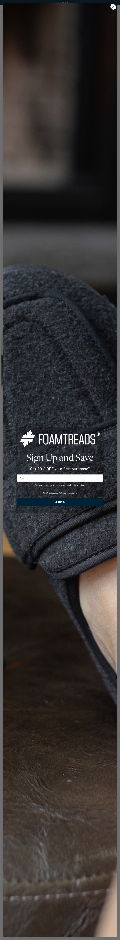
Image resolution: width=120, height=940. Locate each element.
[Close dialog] (113, 6)
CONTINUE (60, 501)
